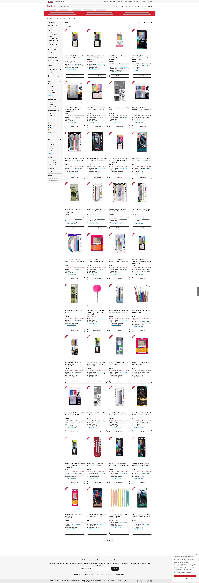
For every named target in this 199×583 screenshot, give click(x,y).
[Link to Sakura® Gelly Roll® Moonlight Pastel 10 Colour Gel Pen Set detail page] (97, 92)
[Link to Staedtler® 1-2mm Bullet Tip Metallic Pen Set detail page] (75, 346)
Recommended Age (53, 110)
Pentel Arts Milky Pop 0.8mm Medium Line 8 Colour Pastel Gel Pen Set (118, 210)
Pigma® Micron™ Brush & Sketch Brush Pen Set (74, 515)
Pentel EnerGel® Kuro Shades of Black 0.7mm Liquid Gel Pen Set (141, 414)
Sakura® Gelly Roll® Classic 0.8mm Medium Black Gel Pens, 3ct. (97, 363)
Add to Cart (74, 76)
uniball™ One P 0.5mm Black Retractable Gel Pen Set (95, 464)
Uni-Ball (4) (52, 92)
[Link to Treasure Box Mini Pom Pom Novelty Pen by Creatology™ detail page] (97, 295)
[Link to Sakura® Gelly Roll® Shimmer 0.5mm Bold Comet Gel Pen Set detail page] (142, 448)
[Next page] (111, 540)
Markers (51, 30)
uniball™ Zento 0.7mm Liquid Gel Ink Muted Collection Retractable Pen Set (119, 311)
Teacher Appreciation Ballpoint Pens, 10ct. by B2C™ (118, 515)
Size (49, 139)
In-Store (52, 72)
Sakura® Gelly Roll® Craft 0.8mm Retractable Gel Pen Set (74, 108)
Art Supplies (58, 18)
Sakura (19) (52, 84)
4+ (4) (51, 113)
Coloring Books (52, 28)
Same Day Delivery (54, 76)
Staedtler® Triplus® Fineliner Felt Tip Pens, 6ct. (118, 363)
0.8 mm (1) (52, 148)
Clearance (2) (53, 106)
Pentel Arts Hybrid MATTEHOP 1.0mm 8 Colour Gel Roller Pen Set (74, 260)
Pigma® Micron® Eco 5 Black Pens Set (73, 210)
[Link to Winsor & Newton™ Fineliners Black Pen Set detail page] (119, 92)
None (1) (52, 171)
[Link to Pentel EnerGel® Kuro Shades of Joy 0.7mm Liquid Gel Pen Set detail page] (97, 498)
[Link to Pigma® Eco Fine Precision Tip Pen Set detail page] (75, 295)
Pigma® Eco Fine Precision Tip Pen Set (73, 311)
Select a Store (78, 64)
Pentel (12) (52, 86)
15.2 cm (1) (52, 150)
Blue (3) (52, 127)
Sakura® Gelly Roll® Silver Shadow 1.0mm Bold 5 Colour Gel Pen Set (142, 260)
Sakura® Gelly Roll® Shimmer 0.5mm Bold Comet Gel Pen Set (141, 464)
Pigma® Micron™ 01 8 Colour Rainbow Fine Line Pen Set (95, 260)
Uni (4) (51, 90)
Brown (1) (52, 130)
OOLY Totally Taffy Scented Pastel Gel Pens (117, 57)
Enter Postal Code (71, 69)
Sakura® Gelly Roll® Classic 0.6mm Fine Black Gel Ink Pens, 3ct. (75, 464)
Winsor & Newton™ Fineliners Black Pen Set (119, 108)
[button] (184, 579)
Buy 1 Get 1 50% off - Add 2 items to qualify (141, 63)
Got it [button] (185, 576)
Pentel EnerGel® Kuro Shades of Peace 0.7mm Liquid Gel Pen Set (141, 515)
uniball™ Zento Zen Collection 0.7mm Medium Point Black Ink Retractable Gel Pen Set (118, 414)
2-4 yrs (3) (52, 115)
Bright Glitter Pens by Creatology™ (142, 310)
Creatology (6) (53, 88)
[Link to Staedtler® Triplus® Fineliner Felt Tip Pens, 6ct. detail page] (119, 346)
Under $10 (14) (53, 160)
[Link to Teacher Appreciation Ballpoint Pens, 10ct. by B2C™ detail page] (119, 498)
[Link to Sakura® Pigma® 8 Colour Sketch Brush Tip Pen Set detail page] (142, 346)
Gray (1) (52, 132)
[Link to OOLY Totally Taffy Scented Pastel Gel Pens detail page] (119, 40)
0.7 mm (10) (52, 142)
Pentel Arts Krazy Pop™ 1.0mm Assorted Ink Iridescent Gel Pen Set (141, 210)
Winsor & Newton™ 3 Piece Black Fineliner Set (96, 414)
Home (48, 18)
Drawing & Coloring (68, 18)
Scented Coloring (53, 44)
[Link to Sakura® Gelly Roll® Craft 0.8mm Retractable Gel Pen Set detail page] (75, 92)
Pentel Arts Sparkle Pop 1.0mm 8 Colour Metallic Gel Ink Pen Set (74, 159)
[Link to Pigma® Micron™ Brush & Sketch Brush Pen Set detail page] (75, 498)
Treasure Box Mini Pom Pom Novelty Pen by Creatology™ (95, 311)
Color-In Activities (53, 38)
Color (49, 119)
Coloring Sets (52, 42)
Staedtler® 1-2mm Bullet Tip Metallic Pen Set (73, 363)
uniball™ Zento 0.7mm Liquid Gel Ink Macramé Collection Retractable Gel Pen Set (96, 210)
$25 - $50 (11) (53, 164)
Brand (49, 81)
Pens (75, 18)
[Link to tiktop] (147, 581)
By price (50, 157)
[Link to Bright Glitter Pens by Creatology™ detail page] (142, 295)
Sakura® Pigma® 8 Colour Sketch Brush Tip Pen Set (141, 363)
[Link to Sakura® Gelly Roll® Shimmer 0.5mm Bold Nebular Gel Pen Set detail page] (119, 448)
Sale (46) (52, 102)
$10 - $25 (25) (53, 162)
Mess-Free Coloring (54, 40)
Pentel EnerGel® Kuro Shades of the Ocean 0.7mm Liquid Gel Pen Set (141, 159)
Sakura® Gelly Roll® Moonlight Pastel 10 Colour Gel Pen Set (96, 108)
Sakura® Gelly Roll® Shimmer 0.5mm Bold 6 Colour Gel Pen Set (142, 57)
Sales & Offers (52, 99)
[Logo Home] (51, 6)
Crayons (51, 32)
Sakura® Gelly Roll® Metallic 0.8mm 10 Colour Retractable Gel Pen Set (141, 109)
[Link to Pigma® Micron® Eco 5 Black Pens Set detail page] (75, 193)
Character (51, 168)
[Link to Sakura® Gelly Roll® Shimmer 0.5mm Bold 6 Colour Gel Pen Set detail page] (142, 40)
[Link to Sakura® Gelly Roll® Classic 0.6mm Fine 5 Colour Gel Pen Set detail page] (75, 40)
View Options (97, 330)
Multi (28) (52, 123)
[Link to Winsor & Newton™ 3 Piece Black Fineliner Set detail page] (97, 397)
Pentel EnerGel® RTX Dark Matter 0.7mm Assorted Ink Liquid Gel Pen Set (97, 159)
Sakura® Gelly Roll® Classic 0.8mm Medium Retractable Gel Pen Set (75, 414)
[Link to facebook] (137, 581)
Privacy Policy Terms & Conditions (182, 572)
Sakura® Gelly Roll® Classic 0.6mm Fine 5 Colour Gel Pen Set (75, 57)
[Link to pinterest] (144, 581)
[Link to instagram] (141, 581)
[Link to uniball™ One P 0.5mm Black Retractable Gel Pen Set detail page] (97, 448)
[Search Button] (116, 6)
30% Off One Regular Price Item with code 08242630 (119, 64)
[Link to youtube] (151, 581)
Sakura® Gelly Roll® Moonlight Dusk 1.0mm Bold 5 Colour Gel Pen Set (119, 159)
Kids (52, 18)
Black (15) (52, 125)
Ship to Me (52, 74)
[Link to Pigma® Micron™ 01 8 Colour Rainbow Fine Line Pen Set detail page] (97, 244)
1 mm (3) (52, 144)
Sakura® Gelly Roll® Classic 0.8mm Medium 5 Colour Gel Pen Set (97, 57)
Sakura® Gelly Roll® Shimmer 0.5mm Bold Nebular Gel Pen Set (119, 464)
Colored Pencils (53, 34)
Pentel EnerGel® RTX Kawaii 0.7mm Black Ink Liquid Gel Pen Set (118, 261)
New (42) (52, 104)
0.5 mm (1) (52, 146)
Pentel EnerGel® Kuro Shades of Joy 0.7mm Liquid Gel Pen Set (96, 515)
